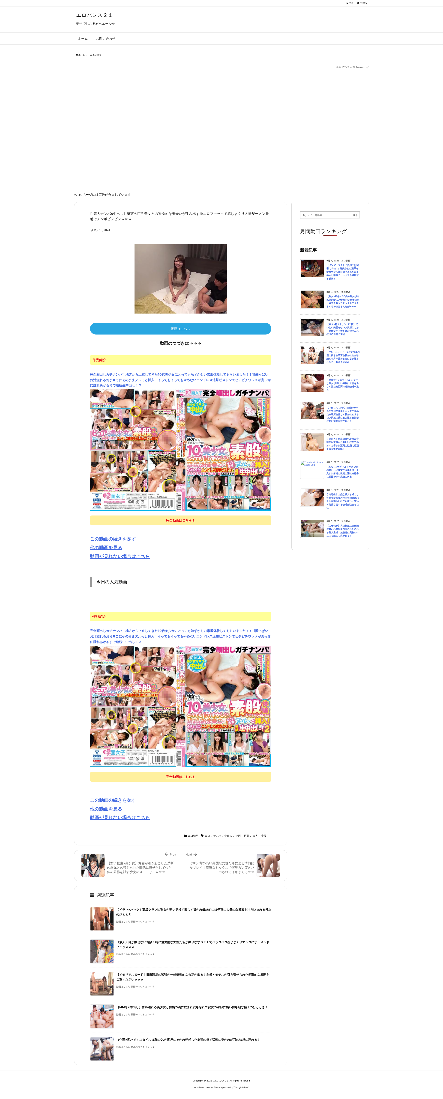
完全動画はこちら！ (180, 520)
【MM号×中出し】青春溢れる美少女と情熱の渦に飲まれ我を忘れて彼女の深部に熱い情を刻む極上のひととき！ (192, 1007)
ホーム (81, 54)
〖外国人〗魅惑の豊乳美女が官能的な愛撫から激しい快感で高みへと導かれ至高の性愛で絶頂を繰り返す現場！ (342, 443)
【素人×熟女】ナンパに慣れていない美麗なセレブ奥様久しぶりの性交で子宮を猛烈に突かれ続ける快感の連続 (342, 329)
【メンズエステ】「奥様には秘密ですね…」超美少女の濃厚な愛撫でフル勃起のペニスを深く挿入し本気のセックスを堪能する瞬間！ (342, 272)
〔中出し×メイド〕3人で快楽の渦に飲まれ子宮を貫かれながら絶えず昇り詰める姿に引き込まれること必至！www (343, 357)
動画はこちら (180, 329)
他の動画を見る (106, 547)
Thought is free (241, 1087)
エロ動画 (97, 54)
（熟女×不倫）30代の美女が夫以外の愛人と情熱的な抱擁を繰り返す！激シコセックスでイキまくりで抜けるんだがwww (342, 301)
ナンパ (217, 835)
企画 (238, 835)
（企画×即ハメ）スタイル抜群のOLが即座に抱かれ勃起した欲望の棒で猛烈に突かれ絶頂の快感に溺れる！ (188, 1039)
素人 (255, 835)
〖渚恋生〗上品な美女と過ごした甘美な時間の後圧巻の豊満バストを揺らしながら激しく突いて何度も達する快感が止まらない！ (342, 501)
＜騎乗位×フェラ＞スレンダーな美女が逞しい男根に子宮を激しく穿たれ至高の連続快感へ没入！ (342, 384)
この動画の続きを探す (113, 539)
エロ (207, 835)
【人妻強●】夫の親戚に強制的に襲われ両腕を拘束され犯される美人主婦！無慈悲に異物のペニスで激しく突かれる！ (342, 530)
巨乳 (246, 835)
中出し (228, 835)
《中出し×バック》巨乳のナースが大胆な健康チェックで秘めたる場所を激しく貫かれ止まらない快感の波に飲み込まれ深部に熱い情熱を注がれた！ (342, 414)
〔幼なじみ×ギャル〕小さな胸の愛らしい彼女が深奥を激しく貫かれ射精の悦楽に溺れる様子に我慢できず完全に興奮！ (342, 471)
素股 (263, 835)
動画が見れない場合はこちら (120, 556)
